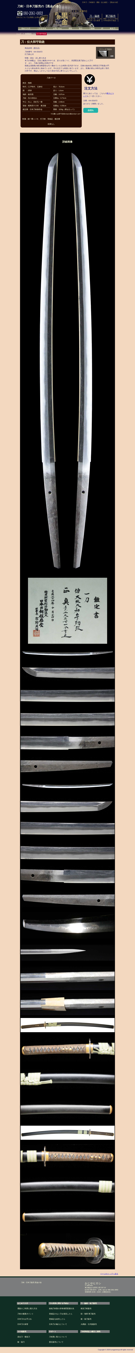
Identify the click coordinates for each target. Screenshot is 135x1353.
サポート (52, 1331)
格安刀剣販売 (86, 1308)
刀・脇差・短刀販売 (89, 1303)
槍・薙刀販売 (86, 1319)
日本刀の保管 (22, 1324)
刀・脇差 (94, 16)
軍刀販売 (110, 16)
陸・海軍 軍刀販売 (88, 1314)
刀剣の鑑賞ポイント (25, 1314)
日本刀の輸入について (58, 1324)
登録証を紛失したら (57, 1319)
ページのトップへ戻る (109, 1274)
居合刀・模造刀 (23, 1337)
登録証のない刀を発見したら (60, 1314)
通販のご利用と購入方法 (27, 1308)
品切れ (91, 110)
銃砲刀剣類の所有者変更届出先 (61, 1308)
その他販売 (21, 1331)
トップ (18, 34)
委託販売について (56, 1342)
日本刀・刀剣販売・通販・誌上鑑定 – (100, 2)
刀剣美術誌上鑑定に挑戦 (90, 1331)
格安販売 (28, 34)
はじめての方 (22, 1303)
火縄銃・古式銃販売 (89, 1324)
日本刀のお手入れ (24, 1319)
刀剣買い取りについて (58, 1337)
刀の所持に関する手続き (59, 1303)
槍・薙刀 (21, 1342)
